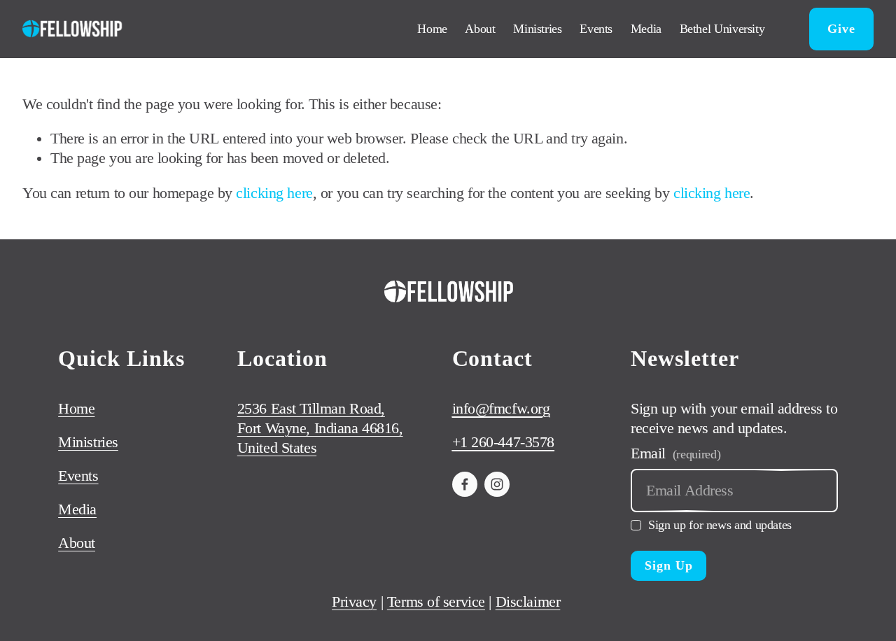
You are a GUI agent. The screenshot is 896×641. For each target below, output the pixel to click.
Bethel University (722, 29)
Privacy (354, 601)
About (480, 29)
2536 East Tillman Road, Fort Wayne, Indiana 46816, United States (320, 428)
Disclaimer (528, 601)
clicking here (274, 193)
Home (432, 29)
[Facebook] (464, 484)
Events (596, 29)
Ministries (537, 29)
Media (646, 29)
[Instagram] (497, 484)
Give (841, 29)
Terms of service (436, 601)
